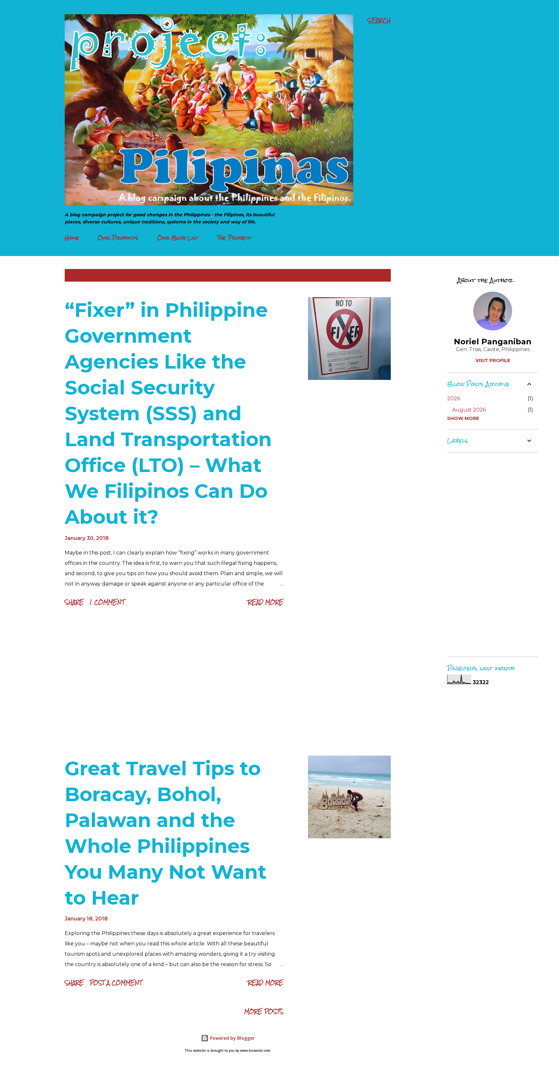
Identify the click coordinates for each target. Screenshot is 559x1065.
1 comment (107, 602)
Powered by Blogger (232, 1038)
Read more (265, 602)
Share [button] (74, 602)
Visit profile (493, 360)
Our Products (118, 237)
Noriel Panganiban (493, 341)
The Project (234, 237)
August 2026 (469, 410)
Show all (373, 275)
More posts (263, 1011)
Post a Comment (116, 982)
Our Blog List (177, 237)
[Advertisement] (174, 683)
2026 (453, 398)
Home (72, 237)
